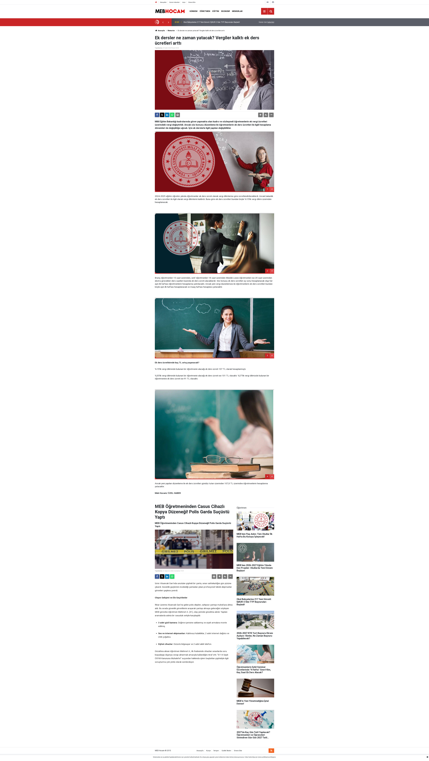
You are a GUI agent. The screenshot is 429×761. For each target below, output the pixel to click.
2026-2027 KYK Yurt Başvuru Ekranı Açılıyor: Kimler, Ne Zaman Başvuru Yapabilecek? (211, 22)
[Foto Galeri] (273, 2)
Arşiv (183, 2)
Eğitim (215, 11)
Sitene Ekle (191, 2)
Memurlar (237, 11)
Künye (208, 751)
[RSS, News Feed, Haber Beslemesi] (271, 750)
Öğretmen (205, 11)
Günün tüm (266, 22)
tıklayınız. (273, 757)
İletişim (216, 751)
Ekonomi (225, 11)
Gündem (193, 11)
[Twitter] (162, 115)
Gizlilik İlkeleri (226, 751)
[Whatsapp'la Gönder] (172, 115)
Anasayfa (161, 30)
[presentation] (163, 22)
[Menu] (264, 11)
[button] (260, 115)
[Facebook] (157, 115)
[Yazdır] (177, 115)
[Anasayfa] (156, 2)
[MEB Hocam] (170, 11)
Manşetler (163, 2)
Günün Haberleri (174, 2)
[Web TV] (267, 2)
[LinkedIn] (167, 115)
